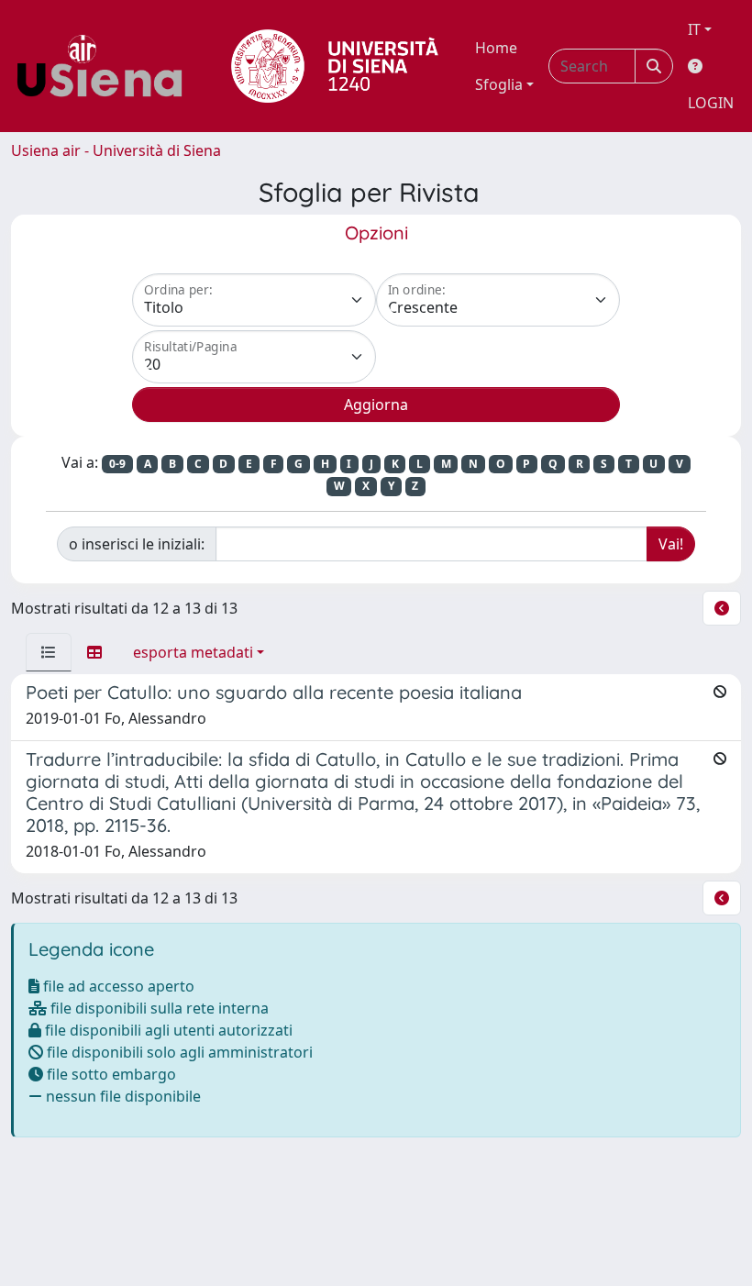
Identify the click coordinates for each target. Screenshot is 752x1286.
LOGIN (711, 103)
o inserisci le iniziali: (137, 544)
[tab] (49, 652)
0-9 (117, 463)
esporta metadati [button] (193, 652)
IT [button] (694, 29)
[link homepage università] (334, 66)
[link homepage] (106, 66)
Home (496, 48)
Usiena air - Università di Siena (116, 150)
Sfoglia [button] (499, 84)
